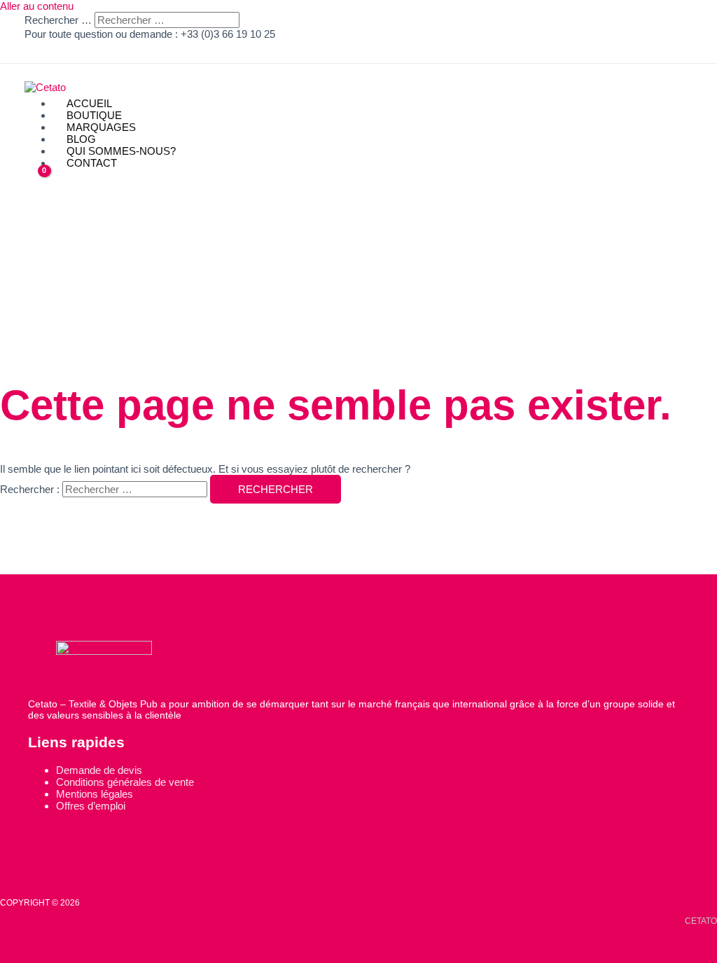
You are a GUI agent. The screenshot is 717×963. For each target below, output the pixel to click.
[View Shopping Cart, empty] (36, 180)
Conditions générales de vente (125, 782)
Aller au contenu (37, 6)
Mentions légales (94, 794)
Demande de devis (99, 770)
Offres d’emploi (90, 806)
